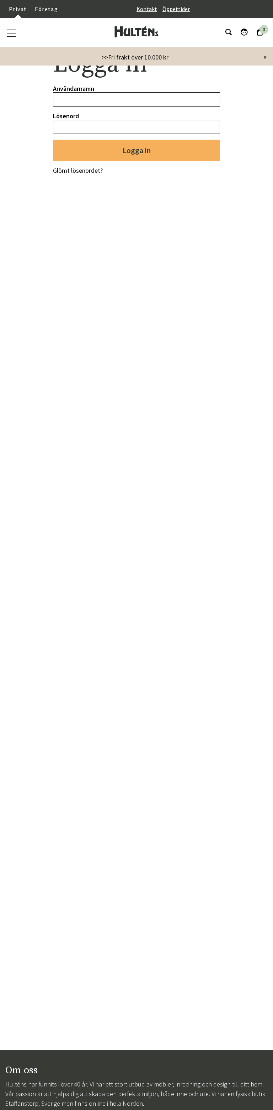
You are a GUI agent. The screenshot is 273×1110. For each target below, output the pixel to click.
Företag (46, 8)
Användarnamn (73, 88)
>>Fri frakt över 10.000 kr (135, 57)
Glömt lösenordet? (78, 170)
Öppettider (176, 8)
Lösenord (66, 116)
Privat (18, 8)
